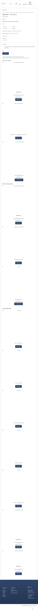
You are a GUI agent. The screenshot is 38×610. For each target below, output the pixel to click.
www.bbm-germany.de (31, 598)
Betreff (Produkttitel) (5, 33)
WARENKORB (30, 4)
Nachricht (4, 38)
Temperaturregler (23, 12)
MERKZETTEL (25, 4)
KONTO (20, 4)
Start (3, 589)
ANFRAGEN (6, 53)
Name (3, 50)
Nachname (14, 28)
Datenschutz (4, 44)
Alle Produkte (8, 12)
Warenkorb (4, 596)
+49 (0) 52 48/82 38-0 (31, 594)
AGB (12, 591)
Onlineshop (4, 590)
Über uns (4, 591)
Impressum (12, 589)
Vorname (13, 26)
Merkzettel (4, 595)
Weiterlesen (18, 99)
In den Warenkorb (18, 303)
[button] (35, 4)
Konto (3, 594)
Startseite (3, 12)
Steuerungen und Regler (17, 12)
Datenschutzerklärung (14, 590)
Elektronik (11, 12)
